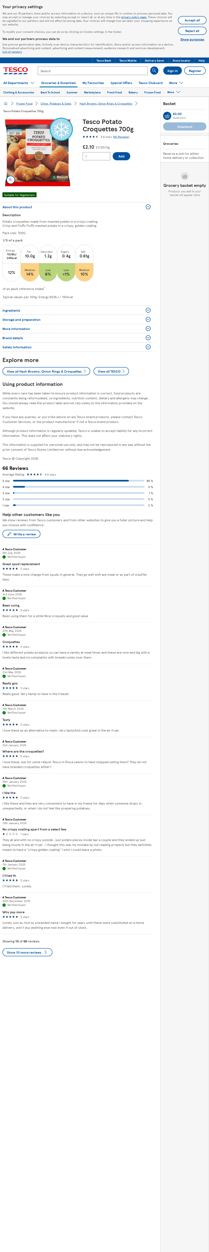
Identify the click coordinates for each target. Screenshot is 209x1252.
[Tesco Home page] (15, 70)
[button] (103, 60)
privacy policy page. (134, 17)
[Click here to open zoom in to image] (11, 180)
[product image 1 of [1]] (37, 153)
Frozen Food (24, 103)
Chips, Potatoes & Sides (56, 103)
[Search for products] (154, 70)
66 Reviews (121, 137)
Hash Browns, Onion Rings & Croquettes (106, 103)
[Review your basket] (167, 116)
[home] (5, 103)
